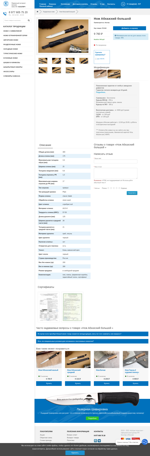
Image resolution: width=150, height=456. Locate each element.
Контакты (111, 4)
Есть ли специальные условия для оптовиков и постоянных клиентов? (66, 341)
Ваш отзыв (98, 167)
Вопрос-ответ (72, 435)
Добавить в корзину (130, 28)
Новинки (52, 4)
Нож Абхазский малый (48, 370)
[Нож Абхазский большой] (63, 36)
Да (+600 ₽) (100, 59)
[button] (145, 442)
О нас (102, 4)
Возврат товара (73, 438)
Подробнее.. (101, 92)
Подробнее (92, 418)
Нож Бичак (100, 370)
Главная (42, 4)
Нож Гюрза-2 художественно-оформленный (132, 372)
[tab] (92, 334)
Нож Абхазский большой (67, 12)
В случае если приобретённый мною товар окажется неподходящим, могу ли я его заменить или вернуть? (79, 334)
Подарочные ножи (49, 12)
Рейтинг (97, 188)
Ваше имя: (98, 158)
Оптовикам (65, 4)
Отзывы (93, 4)
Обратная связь (46, 438)
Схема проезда (46, 440)
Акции (42, 435)
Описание (45, 145)
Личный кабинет (46, 6)
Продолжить (132, 193)
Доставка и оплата (80, 4)
